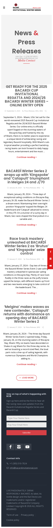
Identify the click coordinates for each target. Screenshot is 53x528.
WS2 (41, 111)
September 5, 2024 (13, 111)
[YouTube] (27, 447)
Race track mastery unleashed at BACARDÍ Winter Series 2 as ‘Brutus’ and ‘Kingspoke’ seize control (27, 246)
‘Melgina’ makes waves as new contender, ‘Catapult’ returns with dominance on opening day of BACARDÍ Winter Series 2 (26, 314)
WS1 (37, 111)
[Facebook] (10, 447)
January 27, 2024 (15, 259)
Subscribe (26, 432)
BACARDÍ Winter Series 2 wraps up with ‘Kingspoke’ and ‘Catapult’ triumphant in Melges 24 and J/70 (26, 176)
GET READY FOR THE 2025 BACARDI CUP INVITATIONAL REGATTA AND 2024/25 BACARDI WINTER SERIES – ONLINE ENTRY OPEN (26, 96)
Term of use (12, 514)
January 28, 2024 (15, 188)
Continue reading (26, 157)
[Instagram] (19, 447)
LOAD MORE (28, 377)
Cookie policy (12, 520)
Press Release (29, 111)
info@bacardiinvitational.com (24, 467)
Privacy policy (27, 514)
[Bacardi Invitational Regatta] (26, 7)
